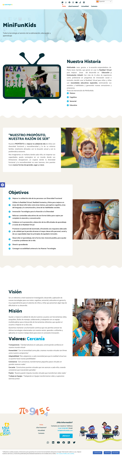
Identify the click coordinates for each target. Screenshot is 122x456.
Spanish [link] (102, 1)
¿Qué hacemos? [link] (73, 6)
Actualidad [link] (85, 6)
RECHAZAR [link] (115, 453)
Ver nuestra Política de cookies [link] (65, 453)
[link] (2, 184)
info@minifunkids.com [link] (65, 430)
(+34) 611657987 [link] (63, 428)
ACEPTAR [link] (107, 453)
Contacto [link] (94, 6)
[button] (32, 81)
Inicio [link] (64, 6)
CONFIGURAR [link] (97, 453)
